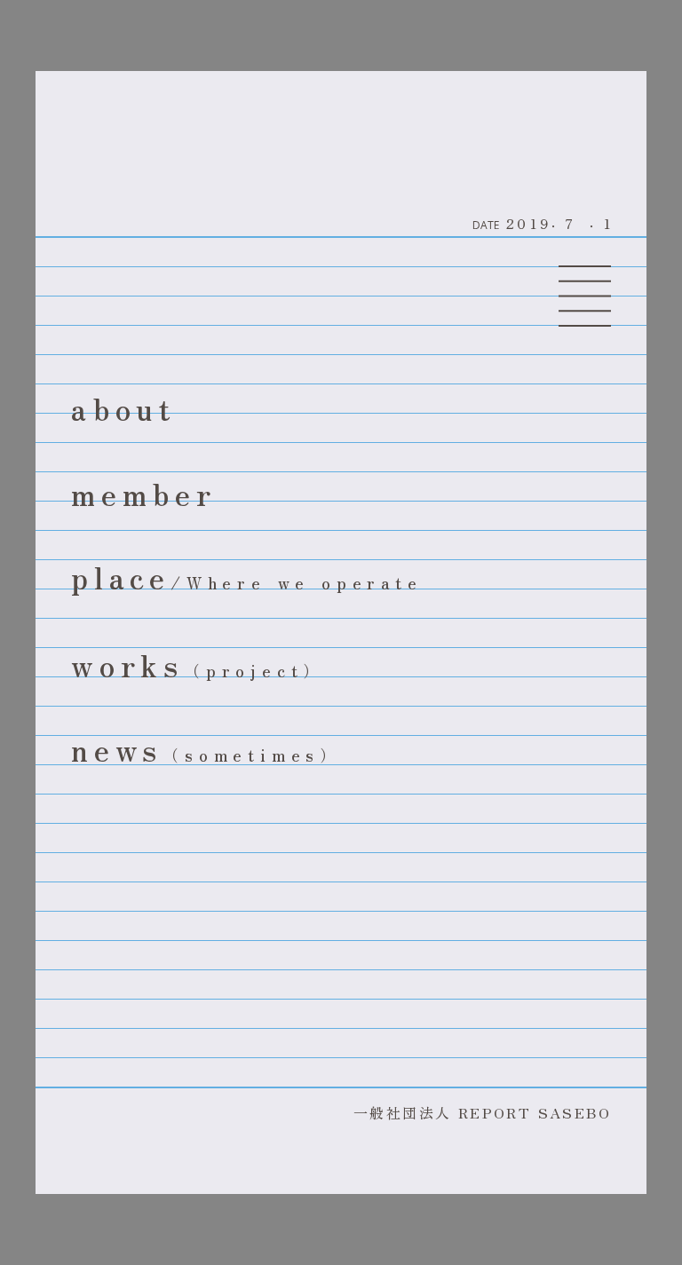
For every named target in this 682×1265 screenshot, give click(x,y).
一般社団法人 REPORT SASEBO (482, 1112)
